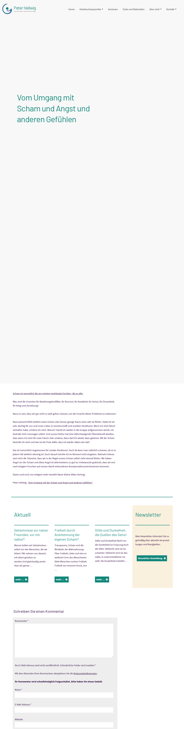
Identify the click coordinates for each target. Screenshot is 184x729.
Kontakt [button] (170, 9)
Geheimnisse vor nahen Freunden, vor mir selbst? (31, 534)
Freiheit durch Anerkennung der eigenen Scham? (67, 534)
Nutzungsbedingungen (85, 673)
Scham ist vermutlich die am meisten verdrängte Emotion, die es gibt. (48, 393)
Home (71, 9)
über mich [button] (154, 9)
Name (18, 689)
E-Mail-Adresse (23, 704)
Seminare (113, 9)
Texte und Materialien (134, 9)
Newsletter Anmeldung (150, 558)
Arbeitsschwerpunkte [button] (90, 9)
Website (19, 719)
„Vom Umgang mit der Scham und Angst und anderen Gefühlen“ (60, 482)
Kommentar (22, 620)
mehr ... (19, 579)
